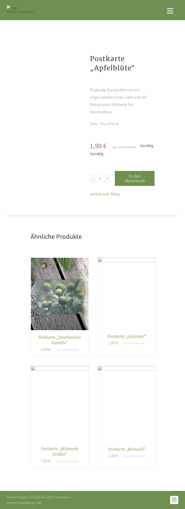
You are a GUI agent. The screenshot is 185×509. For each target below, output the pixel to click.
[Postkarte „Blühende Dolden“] (60, 369)
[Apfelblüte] (56, 83)
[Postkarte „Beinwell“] (127, 369)
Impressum (62, 497)
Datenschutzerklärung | (21, 503)
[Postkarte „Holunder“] (127, 261)
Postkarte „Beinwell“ (127, 449)
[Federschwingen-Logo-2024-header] (20, 7)
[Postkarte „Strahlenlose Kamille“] (60, 261)
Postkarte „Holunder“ (126, 336)
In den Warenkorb (135, 178)
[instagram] (174, 500)
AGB (38, 503)
